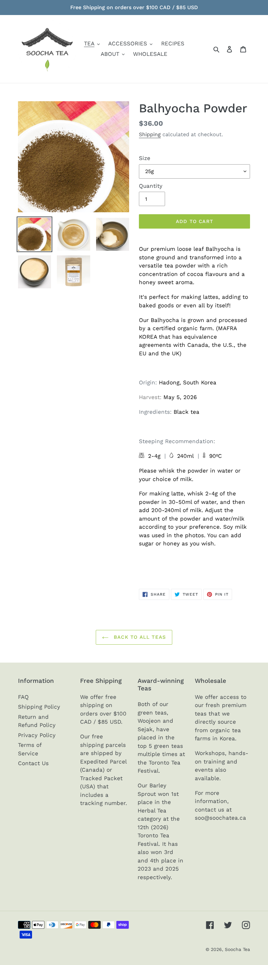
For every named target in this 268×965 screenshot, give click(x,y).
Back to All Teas (139, 637)
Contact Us (33, 763)
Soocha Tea (237, 949)
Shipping (150, 134)
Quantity (150, 186)
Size (144, 158)
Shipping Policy (39, 706)
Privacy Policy (37, 735)
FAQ (23, 697)
